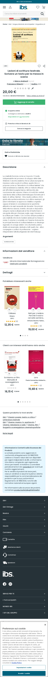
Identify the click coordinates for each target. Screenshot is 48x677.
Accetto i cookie (24, 673)
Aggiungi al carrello (25, 102)
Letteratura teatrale (11, 420)
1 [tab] (20, 335)
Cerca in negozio (24, 128)
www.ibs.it (27, 467)
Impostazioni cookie (24, 667)
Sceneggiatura (9, 242)
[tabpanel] (24, 45)
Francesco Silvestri (15, 84)
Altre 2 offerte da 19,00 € (35, 96)
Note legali (8, 433)
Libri (4, 417)
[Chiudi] (45, 624)
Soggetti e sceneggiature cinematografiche (21, 427)
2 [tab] (22, 335)
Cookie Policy (17, 663)
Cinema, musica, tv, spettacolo (21, 422)
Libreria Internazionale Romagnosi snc (24, 96)
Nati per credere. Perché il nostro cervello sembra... (36, 315)
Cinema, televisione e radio (14, 425)
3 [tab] (25, 335)
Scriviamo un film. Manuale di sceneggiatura (12, 379)
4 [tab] (27, 335)
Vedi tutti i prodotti (18, 263)
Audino (34, 84)
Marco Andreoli (21, 81)
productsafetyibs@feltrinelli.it (27, 490)
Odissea (12, 313)
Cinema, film (33, 425)
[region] (24, 649)
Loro (36, 377)
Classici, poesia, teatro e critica (21, 417)
